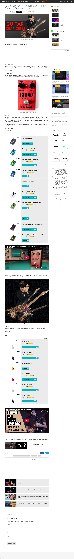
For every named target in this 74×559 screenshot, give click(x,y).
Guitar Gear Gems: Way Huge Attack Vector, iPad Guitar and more (33, 504)
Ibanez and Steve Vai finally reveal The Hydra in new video (32, 489)
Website (9, 539)
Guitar (13, 1)
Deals (44, 1)
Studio (22, 1)
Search (72, 1)
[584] (56, 140)
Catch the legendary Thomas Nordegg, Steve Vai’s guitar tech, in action (33, 496)
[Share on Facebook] (42, 453)
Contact (66, 198)
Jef (10, 11)
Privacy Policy (58, 198)
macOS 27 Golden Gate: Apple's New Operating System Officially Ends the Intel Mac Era (61, 187)
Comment (9, 524)
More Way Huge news (11, 131)
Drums (27, 1)
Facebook (69, 1)
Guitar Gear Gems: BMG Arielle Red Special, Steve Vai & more (32, 482)
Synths (18, 1)
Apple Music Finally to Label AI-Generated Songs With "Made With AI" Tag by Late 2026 (61, 177)
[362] (64, 146)
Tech (34, 1)
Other (38, 1)
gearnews (6, 1)
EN (61, 1)
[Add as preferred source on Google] (19, 12)
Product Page (9, 130)
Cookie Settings (60, 199)
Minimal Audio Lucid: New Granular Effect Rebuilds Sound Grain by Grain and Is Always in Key (60, 92)
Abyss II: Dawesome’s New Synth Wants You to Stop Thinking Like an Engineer (60, 77)
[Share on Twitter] (47, 453)
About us (53, 198)
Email (8, 536)
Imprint (63, 198)
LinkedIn (64, 1)
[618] (65, 134)
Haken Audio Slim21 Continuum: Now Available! (61, 167)
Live (31, 1)
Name (8, 532)
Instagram (67, 1)
